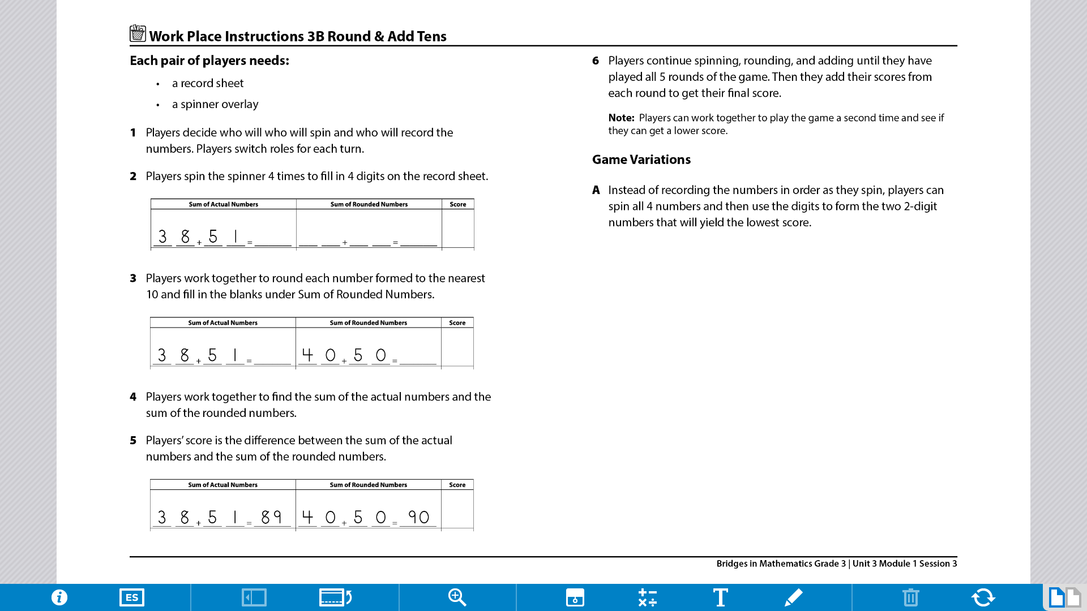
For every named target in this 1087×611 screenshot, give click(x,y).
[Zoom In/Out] (457, 597)
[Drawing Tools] (793, 597)
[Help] (59, 597)
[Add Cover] (575, 597)
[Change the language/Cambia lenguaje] (132, 597)
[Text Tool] (720, 597)
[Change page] (1057, 597)
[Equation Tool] (647, 597)
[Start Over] (983, 597)
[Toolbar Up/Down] (335, 597)
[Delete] (911, 597)
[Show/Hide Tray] (254, 597)
